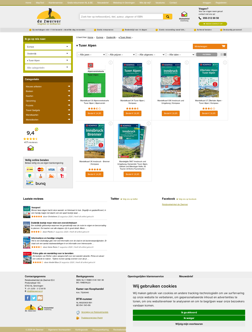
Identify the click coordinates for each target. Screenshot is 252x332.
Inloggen (207, 2)
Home (28, 2)
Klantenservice (56, 2)
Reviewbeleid (119, 329)
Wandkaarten (32, 114)
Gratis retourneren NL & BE (80, 2)
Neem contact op (214, 24)
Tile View (225, 54)
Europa (99, 37)
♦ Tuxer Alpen (125, 37)
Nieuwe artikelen (34, 86)
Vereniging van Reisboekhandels (94, 312)
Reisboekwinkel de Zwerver (175, 204)
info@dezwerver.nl (35, 291)
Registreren (221, 2)
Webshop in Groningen (124, 2)
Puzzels (29, 105)
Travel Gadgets (33, 110)
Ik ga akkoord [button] (189, 312)
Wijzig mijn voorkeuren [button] (189, 323)
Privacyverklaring (101, 329)
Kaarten (29, 95)
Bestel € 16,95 (132, 113)
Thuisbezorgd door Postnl (92, 317)
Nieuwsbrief (103, 2)
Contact (173, 2)
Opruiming (31, 100)
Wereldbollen (32, 119)
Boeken (29, 91)
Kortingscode (81, 329)
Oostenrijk (111, 37)
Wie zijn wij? (145, 2)
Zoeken (167, 16)
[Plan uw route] (40, 298)
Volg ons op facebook (187, 199)
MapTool (40, 2)
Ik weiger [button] (189, 318)
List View (221, 54)
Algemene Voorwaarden (59, 329)
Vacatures (160, 2)
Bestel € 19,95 (132, 174)
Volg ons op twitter (130, 199)
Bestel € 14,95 (94, 113)
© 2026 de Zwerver (34, 329)
